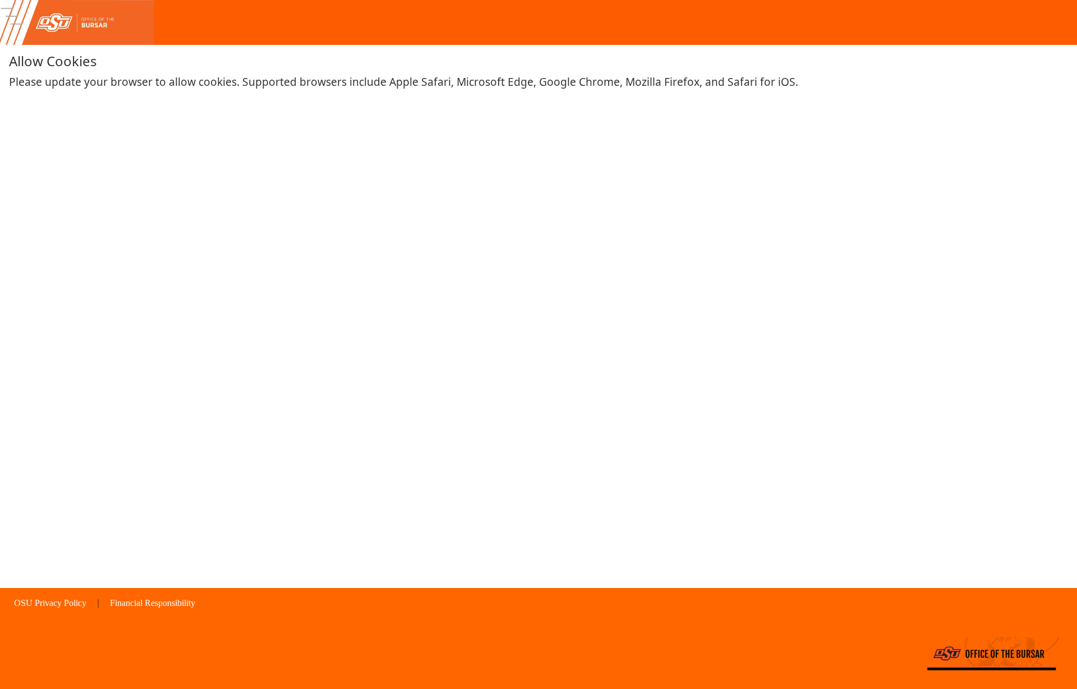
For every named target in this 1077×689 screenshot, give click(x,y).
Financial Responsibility (152, 603)
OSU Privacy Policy (51, 603)
